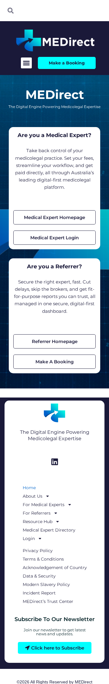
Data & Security (39, 576)
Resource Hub (37, 521)
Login (29, 538)
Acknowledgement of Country (55, 567)
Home (29, 487)
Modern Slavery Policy (46, 584)
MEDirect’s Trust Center (48, 601)
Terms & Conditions (43, 559)
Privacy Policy (38, 550)
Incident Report (39, 593)
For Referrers (37, 513)
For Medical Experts (43, 504)
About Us (32, 496)
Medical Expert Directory (49, 530)
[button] (26, 62)
